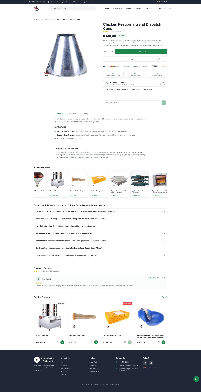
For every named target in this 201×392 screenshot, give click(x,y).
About (128, 8)
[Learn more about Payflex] (132, 66)
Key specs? (109, 89)
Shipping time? (148, 89)
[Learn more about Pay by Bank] (151, 66)
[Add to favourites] (158, 59)
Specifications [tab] (73, 114)
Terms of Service (94, 371)
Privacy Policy (93, 362)
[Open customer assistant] (196, 379)
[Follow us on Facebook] (145, 363)
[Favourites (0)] (160, 8)
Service (147, 8)
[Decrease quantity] (105, 51)
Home (107, 8)
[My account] (165, 8)
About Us (64, 371)
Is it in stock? (136, 89)
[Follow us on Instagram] (151, 363)
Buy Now (131, 59)
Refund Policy (93, 365)
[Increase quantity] (112, 51)
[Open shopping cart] (170, 8)
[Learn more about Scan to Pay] (162, 66)
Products (116, 8)
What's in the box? (122, 89)
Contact (138, 8)
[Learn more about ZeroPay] (141, 66)
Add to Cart (143, 51)
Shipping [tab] (85, 114)
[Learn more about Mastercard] (111, 66)
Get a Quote (65, 368)
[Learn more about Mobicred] (122, 66)
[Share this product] (164, 59)
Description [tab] (60, 114)
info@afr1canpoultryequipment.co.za (129, 365)
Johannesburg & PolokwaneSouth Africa (128, 370)
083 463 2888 (124, 362)
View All (164, 297)
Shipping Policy (94, 368)
